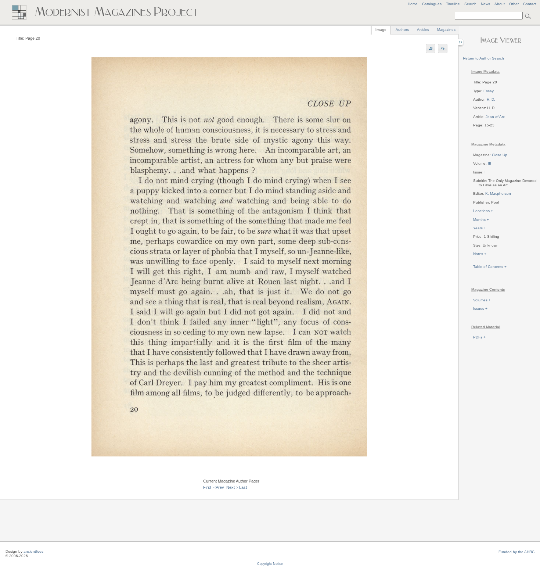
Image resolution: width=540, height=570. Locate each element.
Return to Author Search (483, 58)
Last (243, 487)
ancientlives (33, 551)
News (485, 4)
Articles (423, 30)
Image (380, 30)
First (207, 487)
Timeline (453, 4)
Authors (402, 30)
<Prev (218, 487)
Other (514, 4)
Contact (529, 4)
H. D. (491, 99)
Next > (232, 487)
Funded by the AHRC (516, 552)
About (499, 4)
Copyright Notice (270, 564)
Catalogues (432, 4)
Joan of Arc (495, 117)
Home (413, 4)
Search (470, 4)
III (489, 163)
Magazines (446, 30)
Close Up (499, 155)
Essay (488, 91)
